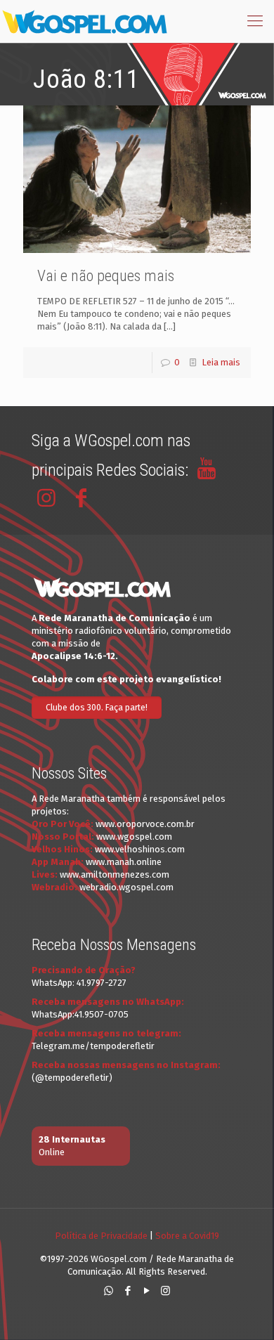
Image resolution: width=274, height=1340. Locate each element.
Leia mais (221, 362)
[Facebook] (127, 1290)
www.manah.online (124, 862)
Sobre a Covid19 (187, 1235)
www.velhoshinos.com (140, 849)
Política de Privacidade (101, 1235)
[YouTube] (146, 1290)
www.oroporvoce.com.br (145, 824)
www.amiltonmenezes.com (114, 874)
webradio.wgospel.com (126, 887)
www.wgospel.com (134, 836)
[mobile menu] (255, 21)
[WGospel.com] (84, 21)
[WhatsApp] (108, 1290)
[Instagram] (165, 1290)
